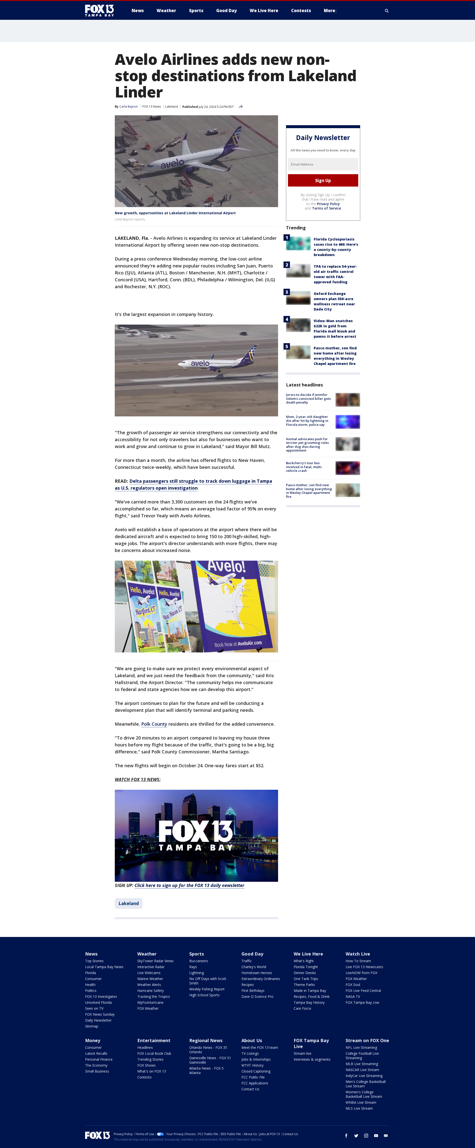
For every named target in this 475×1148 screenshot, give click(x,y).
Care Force (302, 1008)
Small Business (97, 1071)
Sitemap (91, 1026)
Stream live (302, 1053)
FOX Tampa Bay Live (362, 1002)
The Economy (96, 1065)
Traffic (246, 960)
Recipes (247, 984)
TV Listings (250, 1053)
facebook (346, 1136)
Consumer (93, 978)
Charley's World (253, 966)
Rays (193, 966)
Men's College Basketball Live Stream (366, 1083)
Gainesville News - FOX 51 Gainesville (210, 1060)
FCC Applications (254, 1083)
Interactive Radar (151, 966)
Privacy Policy (328, 203)
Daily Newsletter (98, 1020)
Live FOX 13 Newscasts (364, 966)
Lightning (196, 972)
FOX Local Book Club (154, 1053)
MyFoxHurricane (150, 1002)
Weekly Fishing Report (207, 989)
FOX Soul (353, 984)
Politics (90, 990)
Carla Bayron (128, 106)
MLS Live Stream (359, 1108)
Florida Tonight (306, 966)
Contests (144, 1077)
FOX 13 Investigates (101, 996)
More (329, 10)
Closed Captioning (255, 1071)
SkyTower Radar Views (155, 960)
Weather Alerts (149, 984)
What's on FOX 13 (151, 1071)
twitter (356, 1136)
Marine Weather (150, 978)
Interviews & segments (312, 1059)
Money (92, 1040)
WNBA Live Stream (361, 1102)
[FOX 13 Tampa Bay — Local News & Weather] (101, 11)
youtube (376, 1136)
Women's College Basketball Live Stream (364, 1094)
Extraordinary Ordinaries (260, 978)
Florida (90, 972)
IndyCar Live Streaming (364, 1075)
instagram (366, 1136)
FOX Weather (148, 1008)
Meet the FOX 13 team (259, 1047)
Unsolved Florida (98, 1002)
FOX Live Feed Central (363, 990)
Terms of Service (326, 208)
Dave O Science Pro (257, 996)
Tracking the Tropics (153, 996)
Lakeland (171, 106)
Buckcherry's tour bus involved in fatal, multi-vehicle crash (304, 467)
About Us (251, 1040)
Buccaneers (198, 960)
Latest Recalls (96, 1053)
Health (90, 984)
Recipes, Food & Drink (312, 996)
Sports (196, 954)
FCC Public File (253, 1077)
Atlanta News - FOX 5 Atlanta (206, 1070)
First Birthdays (252, 990)
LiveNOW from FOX (361, 972)
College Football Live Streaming (362, 1055)
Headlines (145, 1047)
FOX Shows (146, 1065)
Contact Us (250, 1089)
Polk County (154, 724)
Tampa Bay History (309, 1002)
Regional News (205, 1040)
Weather (147, 954)
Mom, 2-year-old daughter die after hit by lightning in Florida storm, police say (307, 420)
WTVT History (252, 1065)
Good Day (252, 954)
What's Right (304, 960)
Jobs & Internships (256, 1059)
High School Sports (204, 995)
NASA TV (353, 996)
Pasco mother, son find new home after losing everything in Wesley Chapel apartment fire (309, 491)
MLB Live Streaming (362, 1063)
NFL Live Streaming (361, 1047)
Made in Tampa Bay (310, 990)
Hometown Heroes (256, 972)
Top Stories (94, 960)
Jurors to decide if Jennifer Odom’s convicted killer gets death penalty (308, 398)
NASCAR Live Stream (362, 1069)
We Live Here (308, 954)
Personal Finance (99, 1059)
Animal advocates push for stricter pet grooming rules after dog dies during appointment (307, 444)
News (91, 954)
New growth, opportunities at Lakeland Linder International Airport (175, 213)
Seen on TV (94, 1008)
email (386, 1136)
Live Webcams (149, 972)
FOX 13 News (151, 106)
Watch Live (358, 954)
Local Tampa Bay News (104, 966)
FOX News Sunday (100, 1014)
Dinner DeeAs (305, 972)
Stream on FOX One (367, 1040)
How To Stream (358, 960)
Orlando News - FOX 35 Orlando (208, 1049)
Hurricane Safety (150, 990)
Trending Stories (150, 1059)
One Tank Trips (306, 978)
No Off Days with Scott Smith (207, 980)
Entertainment (153, 1040)
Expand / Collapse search (387, 10)
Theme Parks (304, 984)
